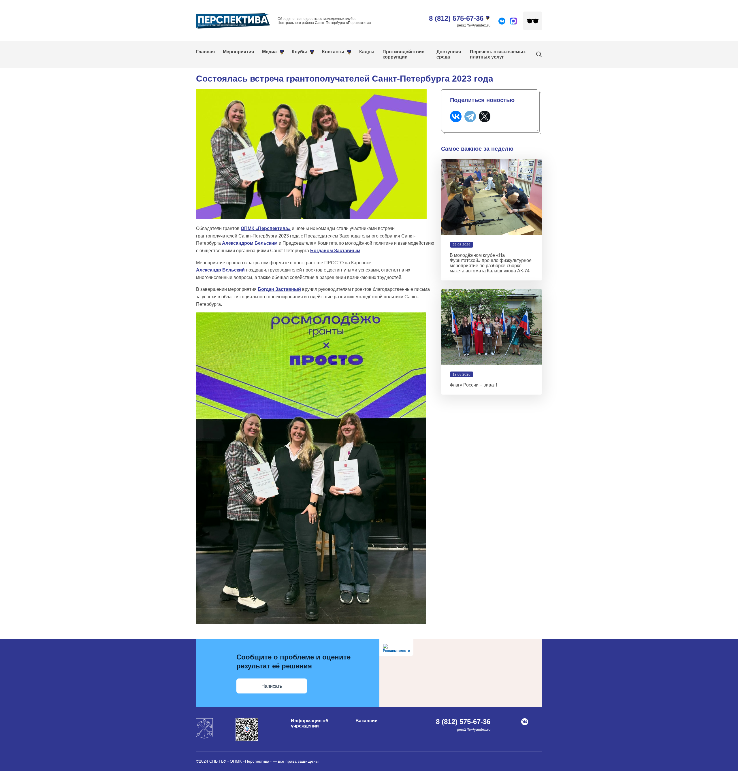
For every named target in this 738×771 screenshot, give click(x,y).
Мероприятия (238, 51)
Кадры (366, 51)
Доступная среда (448, 54)
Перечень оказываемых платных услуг (498, 54)
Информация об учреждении (309, 723)
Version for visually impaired (532, 21)
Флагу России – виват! (473, 384)
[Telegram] (470, 116)
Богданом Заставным (335, 250)
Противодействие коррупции (403, 54)
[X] (484, 116)
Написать (271, 686)
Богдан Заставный (279, 289)
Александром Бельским (250, 243)
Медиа (269, 51)
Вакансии (366, 720)
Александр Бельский (220, 269)
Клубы (299, 51)
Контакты (333, 51)
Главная (205, 51)
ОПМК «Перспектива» (266, 228)
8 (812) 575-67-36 (456, 18)
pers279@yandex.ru (473, 25)
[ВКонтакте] (456, 116)
